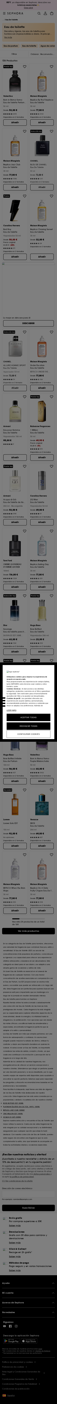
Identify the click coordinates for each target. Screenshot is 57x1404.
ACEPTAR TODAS (28, 717)
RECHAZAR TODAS (28, 726)
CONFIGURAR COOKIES (28, 734)
